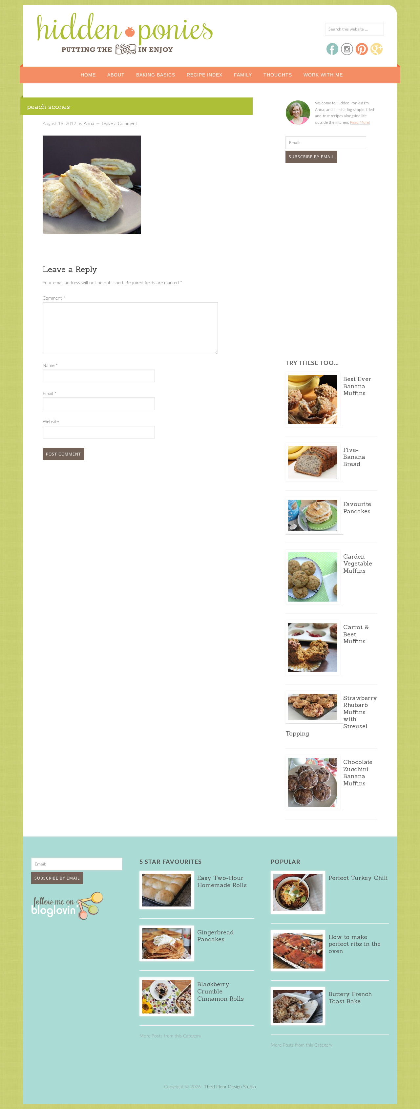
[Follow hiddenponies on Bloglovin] (68, 917)
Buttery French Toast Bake (350, 997)
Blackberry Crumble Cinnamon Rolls (220, 991)
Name (50, 365)
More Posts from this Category (170, 1036)
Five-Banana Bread (354, 457)
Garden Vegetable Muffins (357, 563)
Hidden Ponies (80, 32)
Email (49, 394)
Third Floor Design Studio (230, 1087)
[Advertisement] (326, 217)
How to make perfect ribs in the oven (354, 944)
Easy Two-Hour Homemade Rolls (222, 881)
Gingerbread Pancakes (215, 935)
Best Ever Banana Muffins (357, 386)
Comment (54, 298)
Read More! (360, 122)
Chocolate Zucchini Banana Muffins (357, 772)
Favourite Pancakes (357, 507)
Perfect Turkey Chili (358, 878)
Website (51, 421)
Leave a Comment (119, 123)
